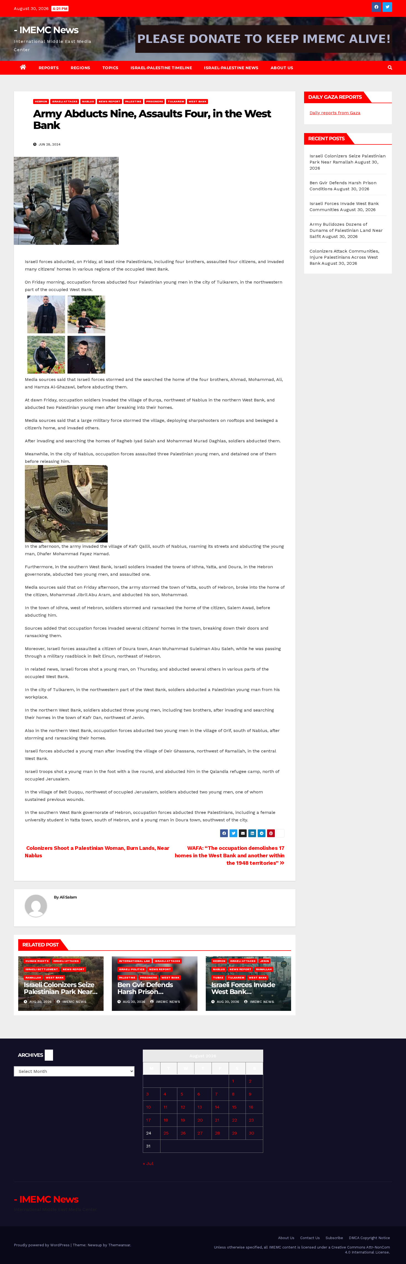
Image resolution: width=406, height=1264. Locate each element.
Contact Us (310, 1238)
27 (200, 1133)
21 (217, 1120)
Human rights (37, 960)
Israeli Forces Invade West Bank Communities (243, 992)
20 (200, 1120)
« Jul (148, 1163)
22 (234, 1120)
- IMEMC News (46, 30)
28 (217, 1133)
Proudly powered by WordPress (42, 1245)
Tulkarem (176, 101)
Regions (80, 67)
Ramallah (33, 977)
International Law (134, 960)
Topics (110, 67)
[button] (390, 67)
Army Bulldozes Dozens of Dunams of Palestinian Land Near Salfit (346, 230)
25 (166, 1133)
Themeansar (119, 1245)
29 (234, 1133)
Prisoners (154, 101)
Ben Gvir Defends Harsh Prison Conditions (145, 992)
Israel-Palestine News (231, 67)
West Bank (197, 101)
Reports (49, 67)
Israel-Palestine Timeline (161, 67)
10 (148, 1107)
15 (234, 1107)
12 (183, 1107)
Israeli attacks (64, 101)
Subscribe (334, 1238)
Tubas (218, 977)
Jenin (264, 960)
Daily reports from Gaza (335, 112)
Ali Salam (68, 897)
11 (165, 1107)
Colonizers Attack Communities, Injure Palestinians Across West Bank (344, 257)
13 (199, 1107)
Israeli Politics (131, 969)
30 (251, 1133)
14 (217, 1107)
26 (183, 1133)
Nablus (88, 101)
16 (251, 1107)
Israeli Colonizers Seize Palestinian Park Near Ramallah (59, 992)
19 (183, 1120)
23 (251, 1120)
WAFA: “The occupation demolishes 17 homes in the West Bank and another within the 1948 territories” (229, 855)
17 (148, 1120)
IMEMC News (74, 1002)
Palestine (133, 101)
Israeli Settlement (41, 969)
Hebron (41, 101)
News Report (109, 101)
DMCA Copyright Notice (369, 1238)
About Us (282, 67)
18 (166, 1120)
